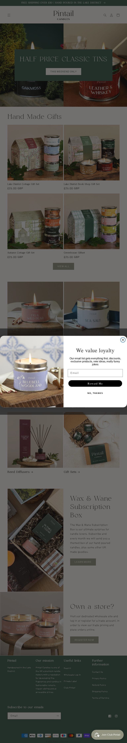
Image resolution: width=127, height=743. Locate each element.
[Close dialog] (123, 339)
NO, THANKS (95, 393)
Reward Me (95, 383)
